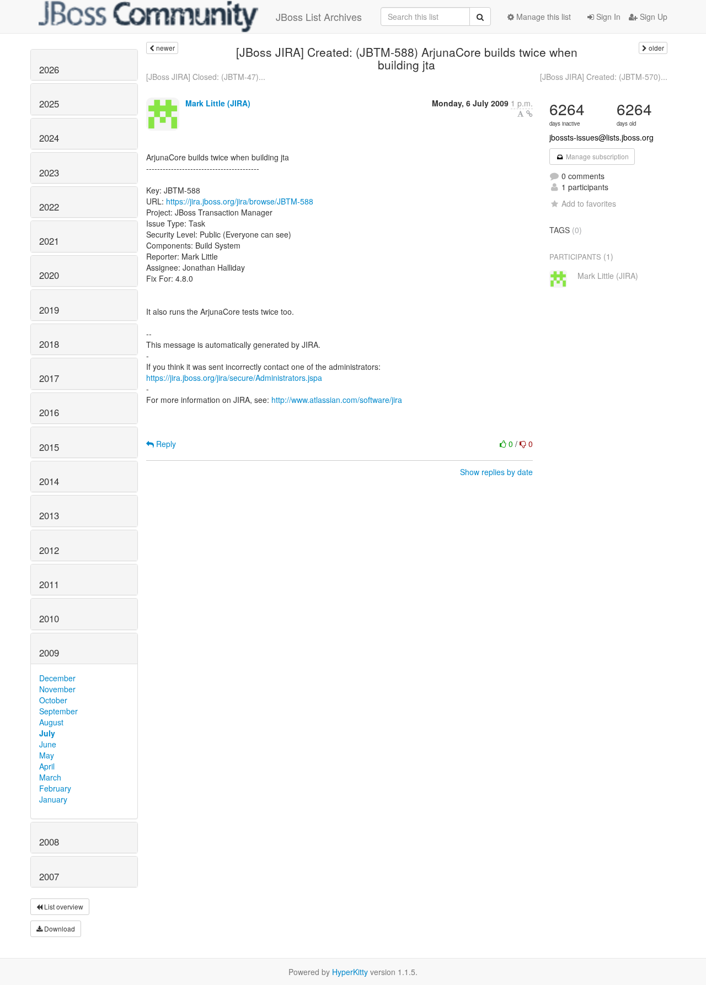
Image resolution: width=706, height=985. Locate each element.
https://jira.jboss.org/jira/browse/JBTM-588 (239, 201)
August (51, 722)
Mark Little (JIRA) (217, 103)
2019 (49, 309)
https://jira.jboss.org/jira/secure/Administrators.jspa (234, 377)
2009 (49, 652)
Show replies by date (496, 471)
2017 (49, 378)
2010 (49, 618)
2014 (49, 481)
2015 (49, 447)
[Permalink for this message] (529, 114)
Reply (165, 443)
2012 (49, 550)
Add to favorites (588, 203)
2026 (49, 69)
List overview (62, 906)
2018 (49, 344)
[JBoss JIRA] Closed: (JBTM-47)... (205, 76)
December (57, 677)
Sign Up (652, 16)
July (47, 733)
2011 (49, 584)
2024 (49, 137)
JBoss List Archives (319, 16)
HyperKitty (350, 971)
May (46, 755)
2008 (49, 841)
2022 (49, 206)
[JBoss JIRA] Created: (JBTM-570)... (603, 76)
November (57, 689)
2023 (49, 172)
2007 (49, 876)
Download (58, 928)
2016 (49, 412)
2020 (49, 275)
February (55, 788)
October (53, 700)
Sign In (607, 16)
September (58, 711)
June (47, 744)
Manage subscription (596, 156)
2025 (49, 103)
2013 (49, 515)
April (47, 766)
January (53, 799)
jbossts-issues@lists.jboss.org (601, 137)
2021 (49, 240)
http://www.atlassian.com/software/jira (336, 399)
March (50, 777)
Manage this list (542, 16)
